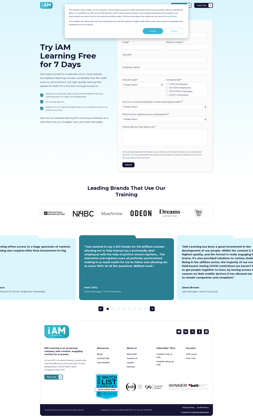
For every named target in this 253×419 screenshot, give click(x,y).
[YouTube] (178, 331)
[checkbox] (186, 89)
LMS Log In (191, 354)
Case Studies (103, 362)
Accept (153, 31)
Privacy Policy (171, 16)
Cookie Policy (203, 407)
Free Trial (201, 5)
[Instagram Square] (206, 331)
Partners (131, 367)
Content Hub (103, 358)
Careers (130, 362)
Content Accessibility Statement (195, 412)
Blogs (100, 354)
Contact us (132, 358)
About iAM (132, 354)
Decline (174, 31)
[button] (100, 308)
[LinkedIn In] (185, 331)
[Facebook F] (199, 331)
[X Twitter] (192, 331)
